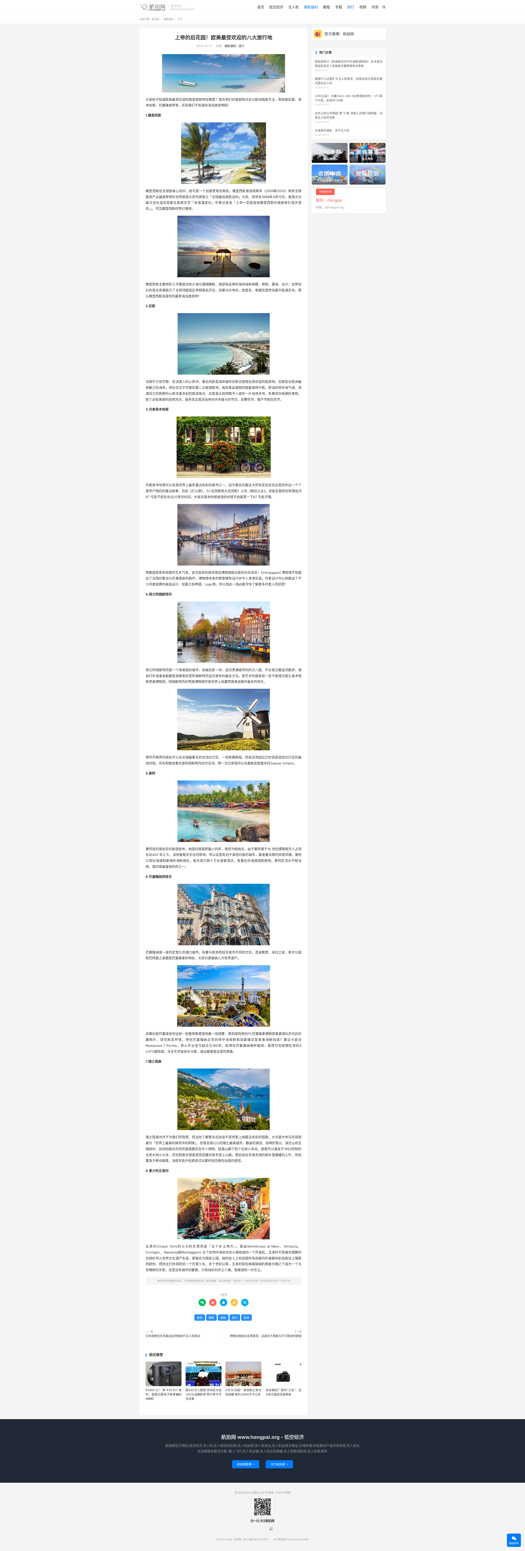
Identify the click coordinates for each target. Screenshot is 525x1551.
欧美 (246, 1317)
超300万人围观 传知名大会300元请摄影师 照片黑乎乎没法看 (203, 1394)
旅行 (350, 7)
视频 (362, 7)
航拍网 (152, 7)
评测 (374, 7)
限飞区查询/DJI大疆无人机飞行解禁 (254, 1492)
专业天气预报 (283, 1492)
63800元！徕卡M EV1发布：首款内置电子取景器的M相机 (163, 1394)
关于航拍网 (279, 1464)
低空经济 (276, 7)
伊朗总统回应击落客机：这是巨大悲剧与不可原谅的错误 (265, 1336)
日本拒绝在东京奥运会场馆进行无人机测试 (173, 1336)
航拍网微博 (245, 1464)
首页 (260, 7)
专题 (338, 7)
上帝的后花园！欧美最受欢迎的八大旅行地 (223, 37)
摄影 (211, 1317)
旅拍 (223, 1317)
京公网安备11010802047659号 (291, 1539)
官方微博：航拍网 (339, 34)
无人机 (293, 7)
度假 (200, 1317)
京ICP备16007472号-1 (256, 1539)
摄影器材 (311, 7)
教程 (326, 7)
